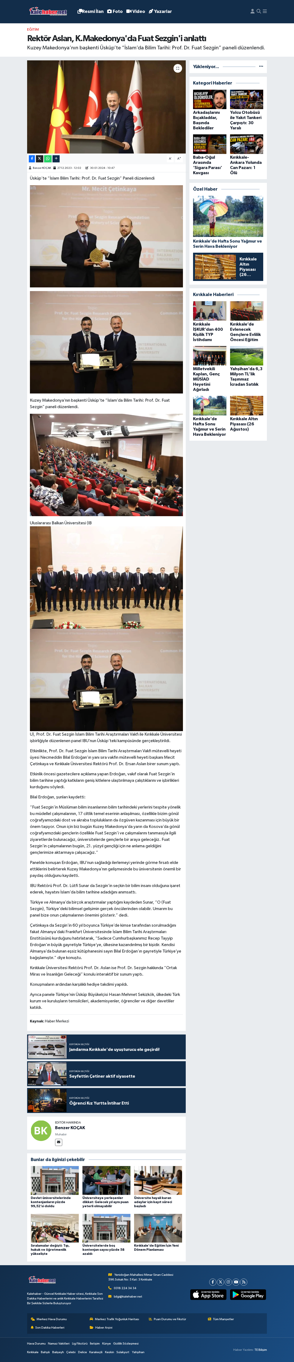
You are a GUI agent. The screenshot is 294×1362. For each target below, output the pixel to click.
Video (138, 11)
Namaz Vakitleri (59, 1343)
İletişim (95, 1343)
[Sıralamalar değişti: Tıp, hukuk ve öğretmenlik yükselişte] (55, 1228)
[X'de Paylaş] (39, 158)
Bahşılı (45, 1352)
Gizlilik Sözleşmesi (126, 1343)
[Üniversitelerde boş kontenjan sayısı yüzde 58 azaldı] (106, 1228)
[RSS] (243, 1282)
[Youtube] (236, 1282)
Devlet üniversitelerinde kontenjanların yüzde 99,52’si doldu (51, 1202)
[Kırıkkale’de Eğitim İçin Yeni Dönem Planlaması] (158, 1228)
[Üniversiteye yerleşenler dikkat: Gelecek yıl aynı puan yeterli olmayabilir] (106, 1180)
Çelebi (71, 1352)
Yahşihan (138, 1352)
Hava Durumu (36, 1343)
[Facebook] (212, 1282)
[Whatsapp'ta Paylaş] (48, 158)
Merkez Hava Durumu (52, 1319)
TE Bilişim (260, 1349)
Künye (106, 1343)
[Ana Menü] (265, 11)
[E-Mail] (58, 1142)
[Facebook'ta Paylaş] (32, 158)
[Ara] (259, 11)
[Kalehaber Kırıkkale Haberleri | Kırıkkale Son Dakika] (49, 12)
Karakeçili (95, 1352)
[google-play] (248, 1294)
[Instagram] (228, 1282)
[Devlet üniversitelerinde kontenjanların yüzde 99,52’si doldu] (55, 1180)
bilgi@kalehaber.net (128, 1296)
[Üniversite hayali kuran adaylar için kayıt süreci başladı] (158, 1180)
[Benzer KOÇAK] (41, 1130)
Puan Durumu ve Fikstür (170, 1319)
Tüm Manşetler (223, 1319)
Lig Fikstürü (80, 1343)
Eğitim (33, 29)
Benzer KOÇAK (42, 168)
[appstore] (208, 1294)
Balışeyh (58, 1352)
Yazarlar (163, 11)
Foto (118, 11)
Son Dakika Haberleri (49, 1327)
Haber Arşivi (103, 1327)
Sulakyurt (122, 1352)
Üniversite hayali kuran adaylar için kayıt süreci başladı (153, 1202)
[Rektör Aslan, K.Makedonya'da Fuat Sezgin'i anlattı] (106, 107)
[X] (220, 1282)
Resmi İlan (93, 11)
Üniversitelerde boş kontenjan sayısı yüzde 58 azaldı (103, 1249)
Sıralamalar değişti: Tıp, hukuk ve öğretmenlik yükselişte (50, 1249)
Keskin (109, 1352)
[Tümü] (261, 67)
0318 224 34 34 (125, 1288)
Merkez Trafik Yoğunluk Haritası (117, 1319)
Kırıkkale (33, 1352)
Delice (82, 1352)
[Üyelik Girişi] (253, 11)
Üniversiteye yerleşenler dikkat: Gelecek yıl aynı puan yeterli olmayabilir (105, 1202)
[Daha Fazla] (56, 158)
